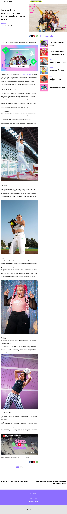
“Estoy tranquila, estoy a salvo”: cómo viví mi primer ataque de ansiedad (57, 44)
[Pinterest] (34, 36)
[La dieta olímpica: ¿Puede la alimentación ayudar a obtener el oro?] (44, 70)
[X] (32, 36)
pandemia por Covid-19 (27, 74)
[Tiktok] (30, 509)
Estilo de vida (3, 23)
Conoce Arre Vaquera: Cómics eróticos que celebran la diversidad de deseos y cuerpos (57, 53)
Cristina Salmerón (4, 25)
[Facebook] (30, 36)
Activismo (51, 59)
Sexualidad (51, 49)
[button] (45, 1)
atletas (21, 467)
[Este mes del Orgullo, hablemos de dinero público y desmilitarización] (44, 61)
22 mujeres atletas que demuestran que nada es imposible (55, 79)
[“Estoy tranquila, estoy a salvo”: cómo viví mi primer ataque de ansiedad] (44, 43)
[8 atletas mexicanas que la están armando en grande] (44, 88)
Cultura (51, 76)
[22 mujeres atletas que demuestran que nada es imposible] (44, 79)
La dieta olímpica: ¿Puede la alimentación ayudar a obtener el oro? (57, 71)
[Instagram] (28, 509)
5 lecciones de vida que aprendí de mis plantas (14, 481)
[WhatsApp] (37, 36)
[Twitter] (36, 509)
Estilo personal (51, 67)
